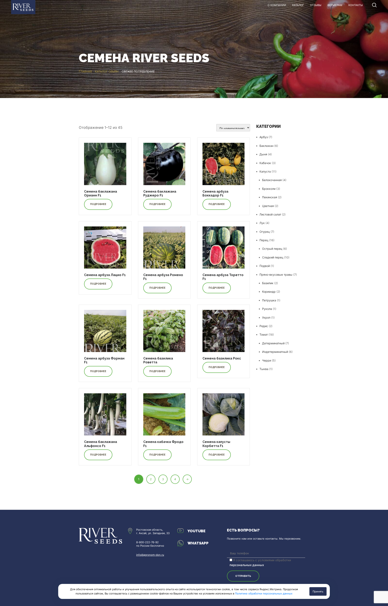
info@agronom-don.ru (150, 554)
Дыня (263, 154)
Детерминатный (273, 343)
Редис (263, 326)
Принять (318, 591)
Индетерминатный (275, 351)
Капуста (265, 171)
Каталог (298, 5)
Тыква (263, 369)
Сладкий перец (272, 257)
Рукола (267, 308)
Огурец (264, 231)
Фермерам (334, 5)
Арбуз (263, 137)
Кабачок (265, 163)
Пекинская (269, 197)
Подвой (264, 266)
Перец (263, 240)
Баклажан (266, 145)
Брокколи (268, 188)
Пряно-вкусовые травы (275, 274)
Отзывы (315, 5)
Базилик (267, 283)
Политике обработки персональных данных (263, 593)
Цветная (268, 206)
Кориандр (269, 291)
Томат (263, 334)
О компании (277, 5)
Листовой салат (270, 214)
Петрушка (269, 300)
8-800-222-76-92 (147, 542)
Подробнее (98, 204)
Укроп (266, 317)
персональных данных (247, 565)
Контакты (355, 5)
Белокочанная (272, 180)
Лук (262, 223)
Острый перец (272, 248)
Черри (266, 360)
